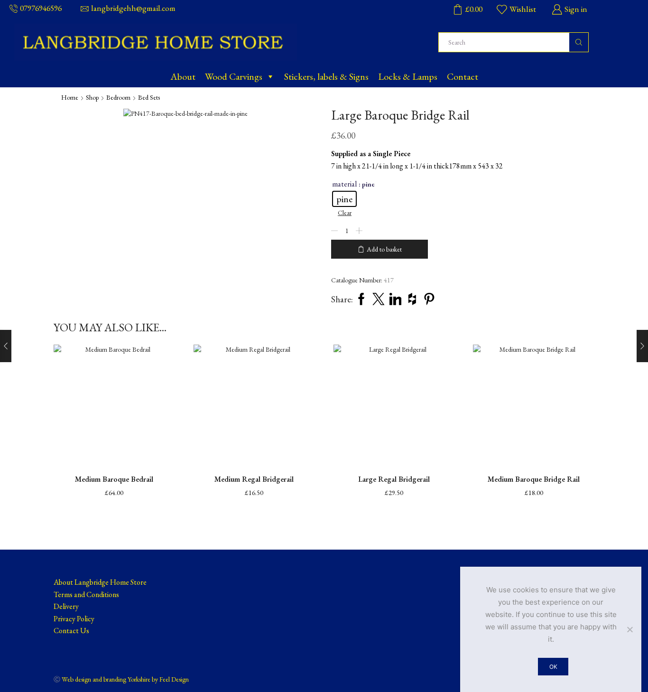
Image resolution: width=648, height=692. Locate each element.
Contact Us (71, 631)
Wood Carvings (233, 76)
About (182, 76)
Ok (553, 666)
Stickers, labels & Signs (326, 76)
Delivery (66, 606)
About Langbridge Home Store (100, 582)
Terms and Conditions (86, 594)
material (344, 184)
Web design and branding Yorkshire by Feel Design (125, 679)
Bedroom (118, 97)
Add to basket (384, 249)
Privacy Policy (74, 619)
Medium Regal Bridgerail (254, 479)
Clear (345, 212)
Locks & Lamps (407, 76)
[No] (629, 629)
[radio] (344, 199)
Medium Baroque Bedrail (114, 479)
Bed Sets (149, 97)
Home (69, 97)
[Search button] (578, 42)
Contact (462, 76)
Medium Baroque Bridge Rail (534, 479)
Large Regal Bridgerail (394, 479)
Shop (92, 97)
